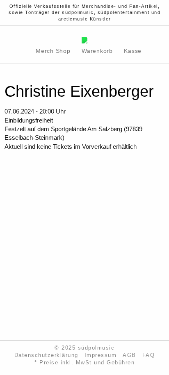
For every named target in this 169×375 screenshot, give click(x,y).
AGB (129, 355)
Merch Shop (53, 51)
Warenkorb (97, 51)
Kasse (133, 51)
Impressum (100, 355)
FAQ (148, 355)
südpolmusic (96, 348)
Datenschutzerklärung (46, 355)
